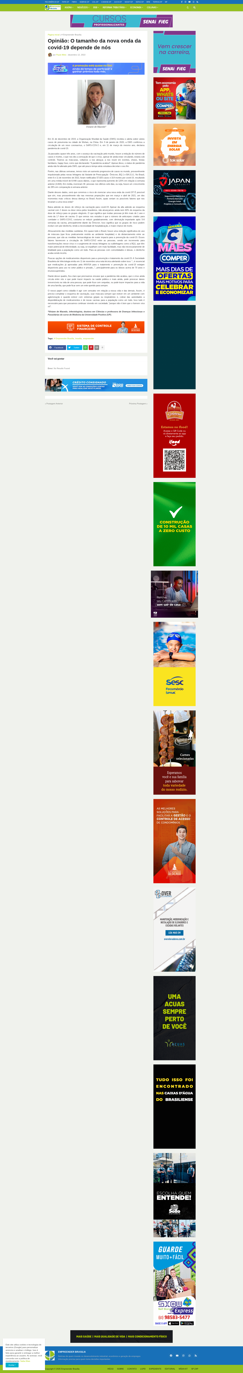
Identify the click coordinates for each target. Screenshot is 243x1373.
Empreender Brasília (70, 1369)
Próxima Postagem (137, 403)
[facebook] (171, 1355)
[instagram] (185, 2)
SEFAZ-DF (140, 2)
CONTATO (132, 1369)
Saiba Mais (25, 1361)
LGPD (143, 1369)
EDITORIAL (170, 1369)
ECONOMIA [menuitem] (135, 7)
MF (166, 2)
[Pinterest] (91, 347)
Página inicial (53, 35)
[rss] (197, 2)
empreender (88, 338)
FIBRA (74, 2)
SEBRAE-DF (84, 2)
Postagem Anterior (54, 403)
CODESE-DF (106, 2)
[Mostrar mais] (102, 347)
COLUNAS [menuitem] (152, 7)
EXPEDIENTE (155, 1369)
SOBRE (120, 1369)
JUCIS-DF (118, 2)
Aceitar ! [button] (12, 1365)
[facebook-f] (181, 2)
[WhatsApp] (85, 347)
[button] (188, 7)
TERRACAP (157, 2)
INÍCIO (110, 1369)
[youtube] (189, 2)
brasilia (78, 338)
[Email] (96, 347)
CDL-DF (95, 2)
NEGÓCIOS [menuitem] (82, 7)
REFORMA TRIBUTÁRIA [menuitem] (114, 7)
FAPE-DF (65, 2)
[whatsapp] (193, 2)
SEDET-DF (129, 2)
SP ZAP (194, 1369)
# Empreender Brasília (71, 35)
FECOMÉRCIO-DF (52, 2)
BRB (148, 2)
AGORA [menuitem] (68, 7)
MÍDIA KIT (183, 1369)
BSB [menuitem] (95, 7)
